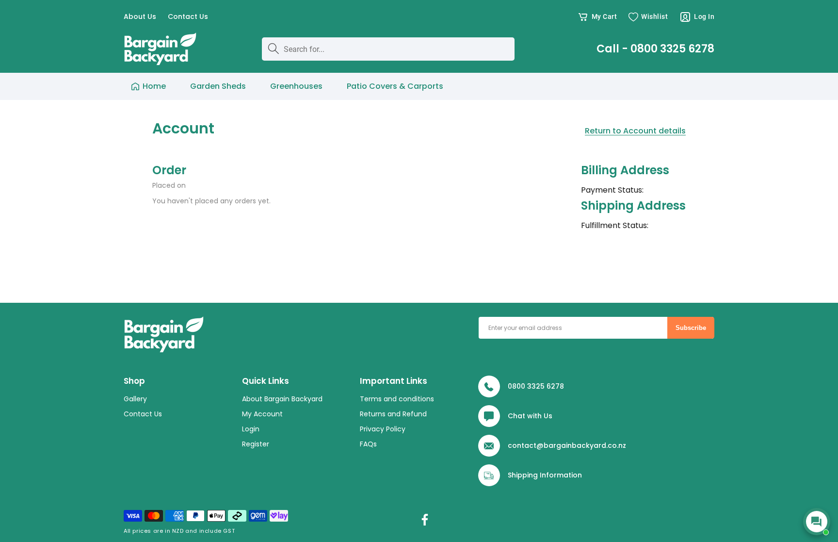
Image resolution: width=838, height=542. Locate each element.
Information (561, 475)
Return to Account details (635, 130)
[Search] (273, 48)
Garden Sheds (218, 86)
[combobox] (388, 49)
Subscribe (691, 327)
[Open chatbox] (816, 521)
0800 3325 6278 (536, 386)
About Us (140, 16)
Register (255, 444)
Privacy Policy (382, 429)
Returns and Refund (393, 414)
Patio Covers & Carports (395, 86)
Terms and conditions (397, 399)
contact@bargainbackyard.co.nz (567, 445)
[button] (597, 17)
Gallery (135, 399)
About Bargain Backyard (282, 399)
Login (250, 429)
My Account (262, 414)
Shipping (523, 475)
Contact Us (188, 16)
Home (154, 86)
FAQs (368, 444)
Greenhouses (296, 86)
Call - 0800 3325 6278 (655, 49)
